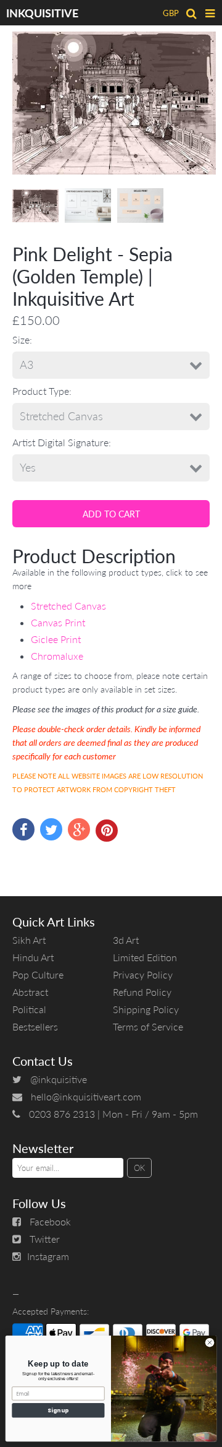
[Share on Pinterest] (107, 830)
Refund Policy (142, 992)
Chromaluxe (57, 656)
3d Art (126, 940)
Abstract (30, 992)
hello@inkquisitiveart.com (86, 1096)
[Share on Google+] (79, 829)
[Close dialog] (209, 1342)
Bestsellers (35, 1026)
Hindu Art (33, 957)
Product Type (40, 391)
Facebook (50, 1221)
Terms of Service (148, 1026)
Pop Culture (38, 974)
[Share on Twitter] (51, 829)
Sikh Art (29, 940)
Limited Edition (145, 957)
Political (29, 1009)
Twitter (45, 1239)
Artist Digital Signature (60, 442)
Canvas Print (58, 622)
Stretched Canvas (68, 605)
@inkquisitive (58, 1079)
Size (21, 339)
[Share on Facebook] (23, 829)
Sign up (57, 1410)
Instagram (48, 1256)
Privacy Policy (143, 974)
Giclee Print (56, 639)
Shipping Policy (146, 1009)
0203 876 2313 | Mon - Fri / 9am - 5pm (113, 1114)
